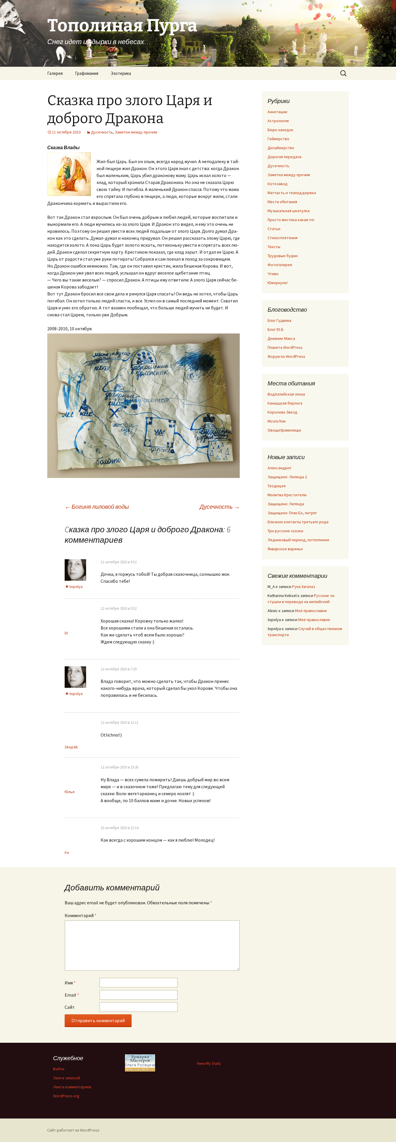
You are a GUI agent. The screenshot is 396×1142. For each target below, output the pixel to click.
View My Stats (209, 1063)
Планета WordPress (285, 347)
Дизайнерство (281, 147)
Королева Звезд (282, 412)
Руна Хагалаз (303, 586)
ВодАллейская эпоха (286, 394)
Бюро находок (280, 129)
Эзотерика (121, 73)
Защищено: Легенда (286, 503)
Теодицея (277, 485)
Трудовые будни (283, 255)
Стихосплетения (282, 237)
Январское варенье (285, 548)
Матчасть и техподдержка (292, 192)
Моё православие (311, 610)
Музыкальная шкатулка (289, 210)
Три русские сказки (285, 530)
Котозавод (278, 183)
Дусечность (102, 132)
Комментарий (81, 915)
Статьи (274, 228)
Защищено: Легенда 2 (287, 476)
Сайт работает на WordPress (73, 1130)
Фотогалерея (280, 264)
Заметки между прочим (136, 132)
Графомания (86, 73)
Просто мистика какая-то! (291, 219)
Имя (70, 983)
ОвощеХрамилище (284, 430)
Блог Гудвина (279, 320)
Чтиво (273, 273)
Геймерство (278, 138)
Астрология (278, 120)
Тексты (274, 246)
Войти (58, 1068)
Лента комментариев (72, 1086)
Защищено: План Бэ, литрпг (292, 512)
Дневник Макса (281, 338)
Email (72, 995)
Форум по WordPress (286, 356)
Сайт (70, 1007)
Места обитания (282, 201)
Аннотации (277, 111)
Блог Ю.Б (276, 329)
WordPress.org (66, 1095)
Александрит (280, 467)
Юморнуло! (278, 282)
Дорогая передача (284, 156)
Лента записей (66, 1077)
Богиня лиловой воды (97, 506)
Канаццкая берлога (285, 403)
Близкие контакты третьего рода (298, 521)
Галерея (55, 73)
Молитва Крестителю (287, 494)
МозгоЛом (277, 421)
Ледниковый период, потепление (298, 539)
